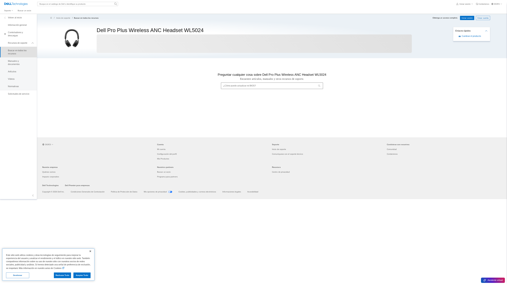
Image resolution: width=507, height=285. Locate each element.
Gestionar (17, 275)
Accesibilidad (252, 192)
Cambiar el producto (471, 36)
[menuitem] (9, 11)
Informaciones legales (231, 192)
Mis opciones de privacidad (155, 192)
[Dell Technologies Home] (16, 4)
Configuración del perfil (167, 154)
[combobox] (77, 4)
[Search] (319, 85)
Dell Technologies (50, 185)
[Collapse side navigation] (33, 195)
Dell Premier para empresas (77, 185)
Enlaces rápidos (463, 31)
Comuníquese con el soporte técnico (287, 154)
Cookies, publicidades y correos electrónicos (197, 192)
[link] (482, 4)
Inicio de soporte (63, 18)
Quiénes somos (48, 172)
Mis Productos (163, 159)
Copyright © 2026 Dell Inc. (53, 192)
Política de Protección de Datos (124, 192)
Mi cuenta (161, 149)
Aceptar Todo (82, 275)
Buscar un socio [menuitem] (24, 11)
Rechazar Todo (62, 275)
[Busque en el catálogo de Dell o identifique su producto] (116, 4)
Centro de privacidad (281, 172)
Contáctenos (392, 154)
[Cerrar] (90, 251)
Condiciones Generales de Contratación (88, 192)
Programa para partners (167, 177)
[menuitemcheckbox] (18, 43)
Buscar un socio (164, 172)
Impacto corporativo (50, 177)
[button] (465, 4)
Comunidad (392, 149)
